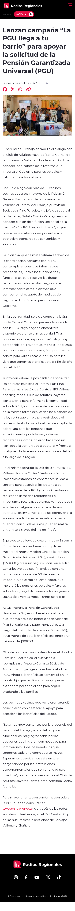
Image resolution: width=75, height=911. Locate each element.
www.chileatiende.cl (18, 808)
